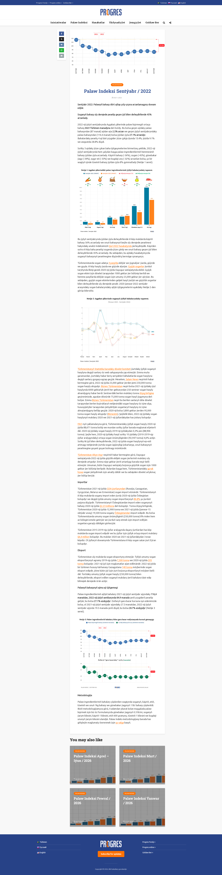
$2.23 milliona (107, 506)
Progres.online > (56, 3)
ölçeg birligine (147, 393)
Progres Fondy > (42, 3)
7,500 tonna (123, 560)
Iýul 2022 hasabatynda (120, 246)
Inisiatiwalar (58, 22)
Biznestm (113, 414)
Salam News (132, 379)
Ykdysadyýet (117, 22)
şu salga (120, 722)
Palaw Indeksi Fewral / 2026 (92, 800)
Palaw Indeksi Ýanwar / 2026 (141, 800)
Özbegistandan (122, 513)
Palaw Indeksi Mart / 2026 (139, 758)
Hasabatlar (98, 22)
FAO (80, 424)
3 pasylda (113, 263)
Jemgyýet (135, 22)
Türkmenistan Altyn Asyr (90, 454)
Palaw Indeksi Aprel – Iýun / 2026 (91, 758)
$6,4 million (83, 536)
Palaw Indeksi (79, 22)
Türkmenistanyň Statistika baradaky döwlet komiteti (104, 369)
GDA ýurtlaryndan (116, 488)
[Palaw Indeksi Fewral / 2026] (92, 807)
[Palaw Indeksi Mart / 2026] (142, 765)
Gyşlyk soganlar (136, 266)
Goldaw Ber (152, 22)
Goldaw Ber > (68, 3)
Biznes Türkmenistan (111, 386)
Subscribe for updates (111, 854)
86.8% (137, 499)
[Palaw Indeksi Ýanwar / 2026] (142, 807)
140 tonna (127, 567)
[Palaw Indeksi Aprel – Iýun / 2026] (92, 765)
